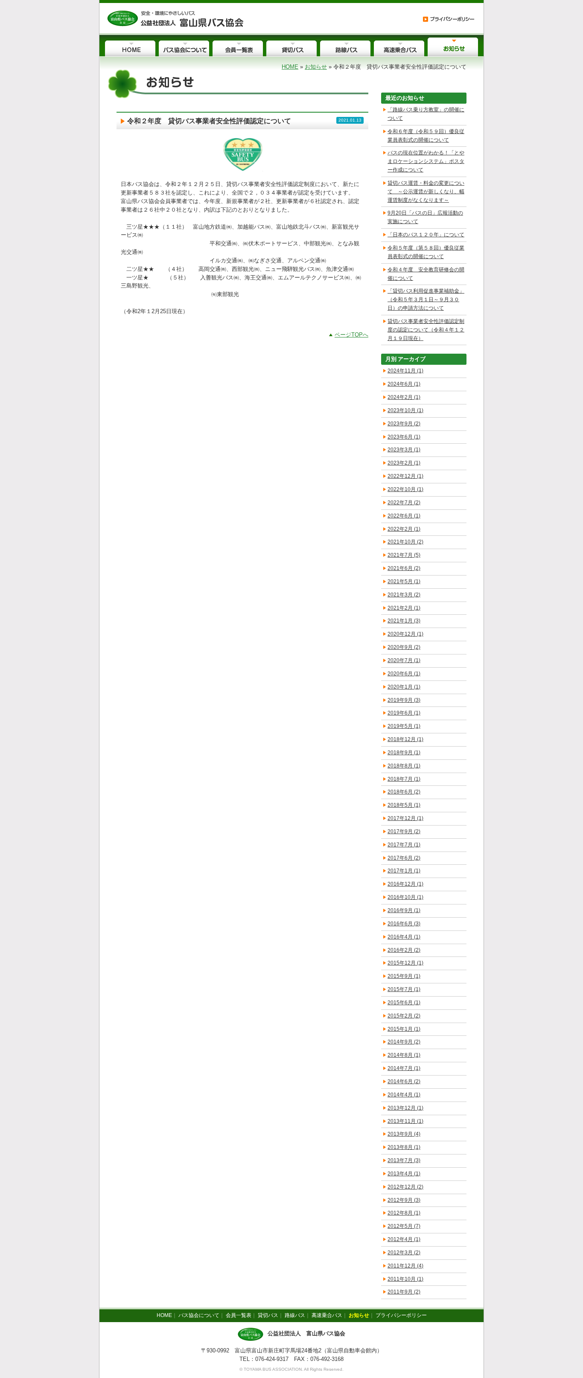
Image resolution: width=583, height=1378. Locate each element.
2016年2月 (404, 950)
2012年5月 (404, 1226)
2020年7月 (404, 660)
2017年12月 (405, 818)
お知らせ (316, 67)
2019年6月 (404, 713)
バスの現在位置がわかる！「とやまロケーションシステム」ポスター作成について (426, 161)
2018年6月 (404, 792)
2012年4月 (404, 1239)
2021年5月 (404, 581)
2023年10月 (405, 410)
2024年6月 (404, 384)
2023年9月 (404, 424)
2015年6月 (404, 1003)
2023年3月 (404, 450)
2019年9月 (404, 700)
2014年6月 (404, 1081)
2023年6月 (404, 437)
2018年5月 (404, 805)
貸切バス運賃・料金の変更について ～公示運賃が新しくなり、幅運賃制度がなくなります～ (426, 191)
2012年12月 (405, 1187)
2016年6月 (404, 924)
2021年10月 (405, 542)
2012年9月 (404, 1200)
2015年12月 (405, 963)
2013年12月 (405, 1108)
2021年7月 (404, 555)
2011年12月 (405, 1266)
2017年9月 (404, 831)
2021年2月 (404, 608)
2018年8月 (404, 766)
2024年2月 (404, 397)
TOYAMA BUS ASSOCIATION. (273, 1369)
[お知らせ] (175, 18)
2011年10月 (405, 1279)
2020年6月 (404, 674)
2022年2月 (404, 529)
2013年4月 (404, 1174)
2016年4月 (404, 937)
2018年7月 (404, 779)
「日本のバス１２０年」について (426, 235)
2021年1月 (404, 621)
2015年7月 (404, 989)
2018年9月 (404, 753)
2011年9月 (404, 1292)
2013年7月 (404, 1160)
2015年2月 (404, 1016)
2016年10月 (405, 897)
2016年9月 (404, 910)
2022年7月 (404, 503)
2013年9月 (404, 1134)
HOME (290, 67)
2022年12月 (405, 476)
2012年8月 (404, 1213)
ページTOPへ (351, 334)
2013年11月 (405, 1121)
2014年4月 (404, 1095)
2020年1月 (404, 687)
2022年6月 (404, 516)
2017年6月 (404, 858)
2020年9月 (404, 647)
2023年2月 (404, 463)
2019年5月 (404, 726)
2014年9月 (404, 1042)
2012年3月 (404, 1253)
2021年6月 (404, 568)
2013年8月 (404, 1147)
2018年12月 (405, 739)
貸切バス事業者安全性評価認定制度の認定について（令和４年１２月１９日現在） (426, 329)
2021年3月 (404, 595)
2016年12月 (405, 884)
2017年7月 (404, 845)
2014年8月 (404, 1055)
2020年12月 (405, 634)
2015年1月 (404, 1029)
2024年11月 (405, 371)
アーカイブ (412, 359)
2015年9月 (404, 976)
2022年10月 (405, 489)
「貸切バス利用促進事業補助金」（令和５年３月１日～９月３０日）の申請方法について (426, 299)
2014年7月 (404, 1068)
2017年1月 (404, 871)
